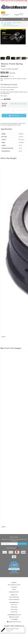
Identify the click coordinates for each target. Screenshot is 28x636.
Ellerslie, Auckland (14, 617)
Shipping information (14, 592)
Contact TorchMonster (14, 599)
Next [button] (27, 58)
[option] (13, 36)
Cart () (25, 19)
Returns (14, 589)
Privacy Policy (14, 607)
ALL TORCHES (7, 22)
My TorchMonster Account (14, 584)
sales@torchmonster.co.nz (14, 621)
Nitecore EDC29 (9, 630)
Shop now (21, 14)
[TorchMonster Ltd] (14, 6)
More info (11, 76)
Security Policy (14, 611)
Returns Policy (14, 609)
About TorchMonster (14, 597)
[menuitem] (5, 99)
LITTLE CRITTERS (7, 24)
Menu (3, 19)
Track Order (14, 587)
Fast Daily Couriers (5, 15)
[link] (18, 548)
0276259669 (15, 619)
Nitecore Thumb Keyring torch (11, 25)
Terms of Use (14, 604)
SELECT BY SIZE (17, 22)
